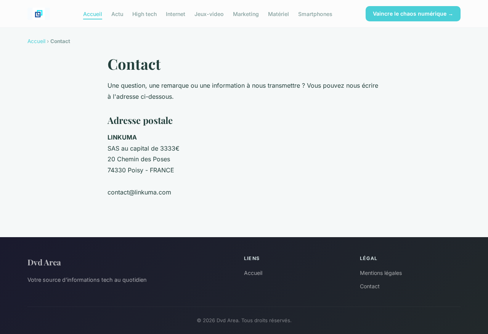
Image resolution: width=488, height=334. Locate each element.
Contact (370, 286)
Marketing (246, 13)
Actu (117, 13)
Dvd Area (44, 262)
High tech (144, 13)
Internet (175, 13)
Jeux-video (209, 13)
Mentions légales (381, 273)
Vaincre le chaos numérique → (413, 13)
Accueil (92, 13)
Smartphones (315, 13)
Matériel (278, 13)
